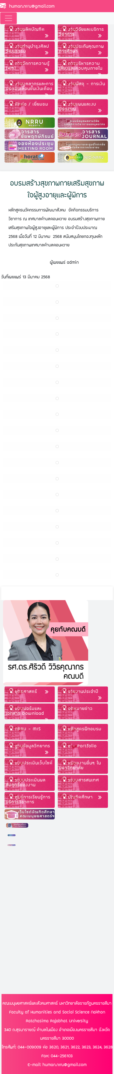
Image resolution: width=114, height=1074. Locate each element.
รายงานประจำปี (82, 691)
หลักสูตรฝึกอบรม (84, 729)
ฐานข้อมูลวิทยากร (31, 746)
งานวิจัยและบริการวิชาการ (81, 31)
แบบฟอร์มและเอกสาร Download (25, 710)
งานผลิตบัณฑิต (29, 29)
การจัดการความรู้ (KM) (28, 65)
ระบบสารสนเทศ (82, 780)
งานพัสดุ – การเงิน (85, 83)
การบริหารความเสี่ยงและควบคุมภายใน (80, 65)
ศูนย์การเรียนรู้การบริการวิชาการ (28, 799)
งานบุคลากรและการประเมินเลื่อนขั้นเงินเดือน (30, 86)
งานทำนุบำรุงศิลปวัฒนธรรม (27, 48)
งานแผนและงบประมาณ (77, 106)
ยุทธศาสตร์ (25, 691)
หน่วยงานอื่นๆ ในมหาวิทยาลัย (80, 765)
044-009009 (29, 1047)
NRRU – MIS (27, 729)
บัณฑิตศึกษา (79, 797)
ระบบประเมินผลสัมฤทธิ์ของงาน (26, 782)
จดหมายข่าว (79, 708)
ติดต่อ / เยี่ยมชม (30, 104)
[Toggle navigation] (8, 18)
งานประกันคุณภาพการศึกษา (81, 48)
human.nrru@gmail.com (30, 6)
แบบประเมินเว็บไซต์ (33, 763)
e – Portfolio (81, 746)
